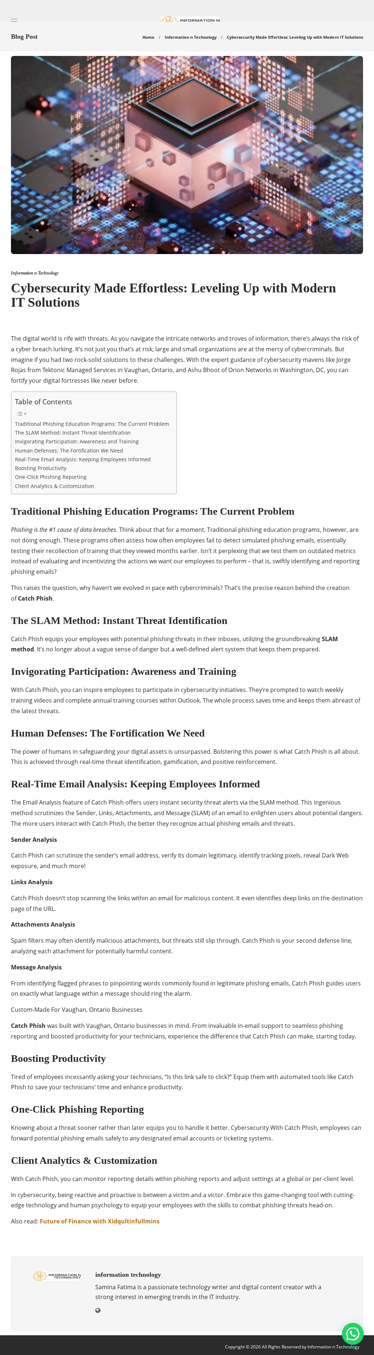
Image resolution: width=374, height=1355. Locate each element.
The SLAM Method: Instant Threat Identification (73, 432)
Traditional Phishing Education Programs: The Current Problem (92, 423)
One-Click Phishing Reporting (51, 476)
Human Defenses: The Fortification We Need (69, 450)
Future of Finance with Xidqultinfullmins (100, 1221)
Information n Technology (191, 37)
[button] (353, 1334)
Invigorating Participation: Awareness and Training (77, 441)
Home (148, 37)
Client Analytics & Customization (54, 485)
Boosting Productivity (40, 468)
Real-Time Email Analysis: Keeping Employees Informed (83, 459)
